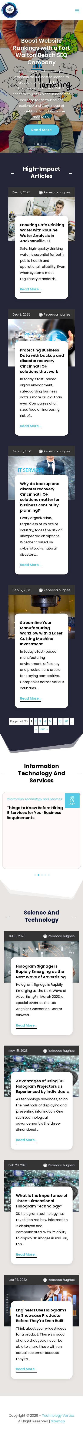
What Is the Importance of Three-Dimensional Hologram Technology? (41, 1201)
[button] (35, 875)
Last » (44, 729)
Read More (41, 126)
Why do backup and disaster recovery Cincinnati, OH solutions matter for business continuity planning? (40, 497)
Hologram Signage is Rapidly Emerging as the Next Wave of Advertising (41, 971)
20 (66, 721)
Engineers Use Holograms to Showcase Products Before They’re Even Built (41, 1315)
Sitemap (58, 1421)
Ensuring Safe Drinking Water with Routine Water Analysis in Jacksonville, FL (42, 232)
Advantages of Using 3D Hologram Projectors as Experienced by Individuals (42, 1086)
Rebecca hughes (57, 192)
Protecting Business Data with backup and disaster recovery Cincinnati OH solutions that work (42, 360)
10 (60, 721)
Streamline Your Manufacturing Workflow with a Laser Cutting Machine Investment (41, 633)
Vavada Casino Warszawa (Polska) (41, 60)
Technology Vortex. (58, 1415)
